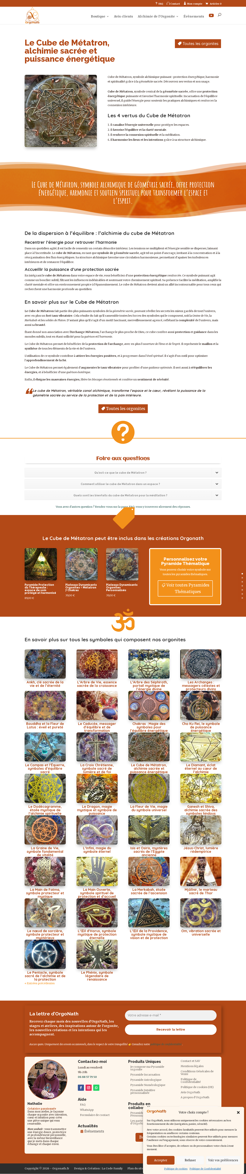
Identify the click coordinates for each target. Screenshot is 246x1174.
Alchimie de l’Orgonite (156, 16)
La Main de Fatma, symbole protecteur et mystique (45, 893)
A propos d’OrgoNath (195, 1097)
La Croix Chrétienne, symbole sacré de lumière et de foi (97, 768)
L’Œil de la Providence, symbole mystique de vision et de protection (149, 934)
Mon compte (192, 3)
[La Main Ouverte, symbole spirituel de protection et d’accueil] (97, 871)
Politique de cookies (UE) (197, 1087)
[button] (238, 1112)
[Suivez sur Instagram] (89, 1088)
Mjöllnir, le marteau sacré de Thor (201, 891)
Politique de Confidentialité (205, 1168)
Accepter (160, 1160)
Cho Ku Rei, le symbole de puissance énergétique (201, 727)
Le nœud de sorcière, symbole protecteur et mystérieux (45, 934)
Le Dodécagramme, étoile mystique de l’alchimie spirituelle (45, 810)
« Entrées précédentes (40, 983)
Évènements (194, 16)
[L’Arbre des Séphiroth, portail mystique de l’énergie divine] (149, 664)
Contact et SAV (190, 1061)
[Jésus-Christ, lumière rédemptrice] (200, 830)
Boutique (98, 16)
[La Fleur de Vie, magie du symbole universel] (149, 788)
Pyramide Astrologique (145, 1080)
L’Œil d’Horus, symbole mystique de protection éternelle (97, 934)
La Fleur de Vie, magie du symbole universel (149, 808)
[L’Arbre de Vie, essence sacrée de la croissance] (97, 664)
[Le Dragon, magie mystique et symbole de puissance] (97, 788)
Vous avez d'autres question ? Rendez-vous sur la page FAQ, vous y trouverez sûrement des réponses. (123, 506)
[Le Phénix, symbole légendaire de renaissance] (97, 954)
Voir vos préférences (223, 1160)
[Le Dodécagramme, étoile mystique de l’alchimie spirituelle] (45, 788)
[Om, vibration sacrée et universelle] (200, 913)
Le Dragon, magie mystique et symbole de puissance (97, 810)
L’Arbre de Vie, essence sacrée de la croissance (97, 684)
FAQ (159, 3)
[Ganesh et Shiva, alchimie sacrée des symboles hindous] (200, 788)
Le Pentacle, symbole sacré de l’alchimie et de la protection (45, 976)
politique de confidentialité (166, 1044)
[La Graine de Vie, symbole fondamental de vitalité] (45, 830)
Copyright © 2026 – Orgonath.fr (47, 1168)
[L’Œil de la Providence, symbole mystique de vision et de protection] (149, 913)
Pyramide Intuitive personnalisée (142, 1092)
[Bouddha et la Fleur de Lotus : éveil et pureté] (45, 705)
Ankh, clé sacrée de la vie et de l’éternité (45, 684)
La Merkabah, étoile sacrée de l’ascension (149, 891)
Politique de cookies (176, 1168)
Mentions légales (192, 1066)
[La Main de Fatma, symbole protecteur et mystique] (45, 871)
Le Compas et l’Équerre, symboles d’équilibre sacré (45, 768)
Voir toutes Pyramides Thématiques (187, 588)
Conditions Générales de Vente (197, 1073)
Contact (173, 3)
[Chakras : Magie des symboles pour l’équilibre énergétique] (149, 705)
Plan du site (135, 1168)
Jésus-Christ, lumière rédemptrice (201, 850)
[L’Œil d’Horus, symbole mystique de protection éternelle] (97, 913)
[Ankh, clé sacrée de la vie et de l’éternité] (45, 664)
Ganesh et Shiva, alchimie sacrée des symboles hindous (200, 810)
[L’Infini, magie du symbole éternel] (97, 830)
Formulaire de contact (95, 1115)
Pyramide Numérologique (147, 1085)
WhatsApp (87, 1110)
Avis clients (123, 16)
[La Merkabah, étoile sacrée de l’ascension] (149, 871)
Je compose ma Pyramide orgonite (147, 1068)
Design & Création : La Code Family (98, 1168)
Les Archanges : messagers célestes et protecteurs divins (201, 685)
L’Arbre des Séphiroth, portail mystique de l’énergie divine (149, 685)
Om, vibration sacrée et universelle (201, 933)
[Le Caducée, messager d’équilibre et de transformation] (97, 705)
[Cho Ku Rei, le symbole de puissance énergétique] (200, 705)
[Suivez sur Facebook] (81, 1088)
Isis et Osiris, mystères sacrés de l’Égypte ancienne (149, 851)
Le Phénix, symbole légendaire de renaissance (97, 976)
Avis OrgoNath (190, 1092)
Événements (94, 1131)
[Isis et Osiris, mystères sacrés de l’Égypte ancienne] (149, 830)
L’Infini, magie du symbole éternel (97, 850)
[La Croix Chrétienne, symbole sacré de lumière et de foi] (97, 747)
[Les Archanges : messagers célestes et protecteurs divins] (200, 664)
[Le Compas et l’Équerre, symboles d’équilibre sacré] (45, 747)
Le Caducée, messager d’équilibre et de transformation (97, 727)
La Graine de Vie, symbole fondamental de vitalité (45, 851)
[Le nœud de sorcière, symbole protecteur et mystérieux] (45, 913)
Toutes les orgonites (200, 43)
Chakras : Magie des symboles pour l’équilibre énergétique (149, 727)
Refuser (190, 1160)
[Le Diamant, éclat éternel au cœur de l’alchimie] (200, 747)
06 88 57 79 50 (87, 1077)
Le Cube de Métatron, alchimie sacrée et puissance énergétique (149, 768)
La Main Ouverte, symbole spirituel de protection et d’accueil (97, 893)
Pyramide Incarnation (145, 1074)
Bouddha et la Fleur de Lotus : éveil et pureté (45, 725)
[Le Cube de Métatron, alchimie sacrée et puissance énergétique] (149, 747)
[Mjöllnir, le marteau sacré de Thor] (200, 871)
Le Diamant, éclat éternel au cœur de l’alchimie (201, 768)
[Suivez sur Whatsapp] (96, 1088)
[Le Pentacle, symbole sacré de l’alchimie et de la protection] (45, 954)
